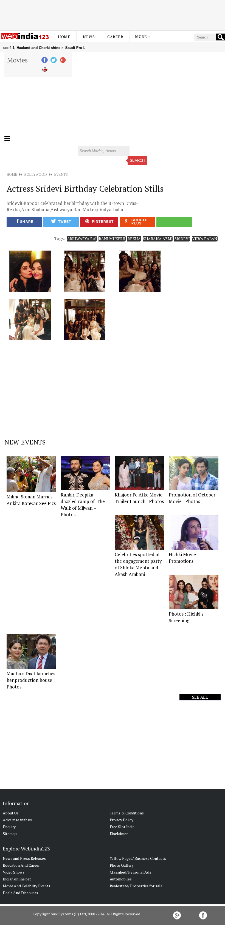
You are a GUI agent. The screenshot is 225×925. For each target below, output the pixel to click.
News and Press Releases (24, 858)
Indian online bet (17, 879)
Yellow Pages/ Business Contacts (138, 858)
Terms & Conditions (127, 813)
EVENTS (61, 174)
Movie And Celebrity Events (26, 885)
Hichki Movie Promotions (182, 557)
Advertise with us (17, 819)
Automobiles (121, 879)
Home (64, 36)
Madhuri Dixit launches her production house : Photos (31, 680)
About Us (11, 813)
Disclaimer (119, 833)
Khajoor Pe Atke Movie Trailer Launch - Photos (139, 498)
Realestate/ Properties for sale (136, 885)
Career (115, 36)
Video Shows (13, 872)
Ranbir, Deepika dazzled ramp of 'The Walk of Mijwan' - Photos (83, 505)
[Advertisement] (112, 14)
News (89, 36)
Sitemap (10, 833)
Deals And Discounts (20, 892)
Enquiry (9, 826)
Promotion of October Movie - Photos (192, 498)
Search (137, 160)
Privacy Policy (122, 819)
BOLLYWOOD (35, 174)
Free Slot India (122, 826)
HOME (12, 174)
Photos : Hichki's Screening (186, 617)
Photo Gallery (122, 865)
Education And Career (21, 865)
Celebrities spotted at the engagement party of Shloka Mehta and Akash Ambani (138, 564)
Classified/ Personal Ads (130, 872)
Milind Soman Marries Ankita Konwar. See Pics (31, 499)
